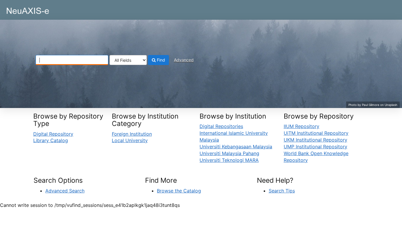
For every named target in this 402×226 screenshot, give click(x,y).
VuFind (19, 9)
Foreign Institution (132, 134)
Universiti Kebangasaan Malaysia (236, 146)
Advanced (184, 59)
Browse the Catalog (179, 191)
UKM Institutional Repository (315, 140)
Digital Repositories (221, 126)
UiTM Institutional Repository (316, 133)
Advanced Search (64, 191)
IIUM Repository (301, 126)
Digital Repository (53, 134)
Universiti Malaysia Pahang (229, 153)
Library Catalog (50, 140)
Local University (130, 140)
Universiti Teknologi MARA (229, 160)
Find (160, 59)
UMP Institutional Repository (315, 146)
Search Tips (282, 191)
